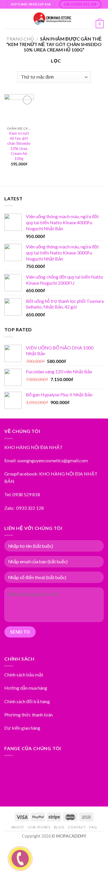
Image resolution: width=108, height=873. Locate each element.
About (17, 827)
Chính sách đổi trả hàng (27, 701)
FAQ (93, 827)
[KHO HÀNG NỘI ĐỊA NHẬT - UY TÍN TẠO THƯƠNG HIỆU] (52, 19)
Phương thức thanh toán (28, 714)
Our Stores (39, 827)
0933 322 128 (30, 508)
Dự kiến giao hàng (22, 728)
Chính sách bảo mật (23, 674)
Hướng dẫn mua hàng (25, 688)
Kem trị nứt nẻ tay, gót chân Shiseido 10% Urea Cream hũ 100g (19, 146)
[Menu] (7, 19)
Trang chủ (20, 38)
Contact (77, 827)
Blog (59, 827)
